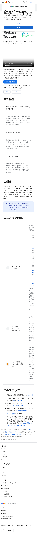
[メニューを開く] (2, 2)
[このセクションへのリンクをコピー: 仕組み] (13, 182)
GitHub (3, 459)
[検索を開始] (24, 2)
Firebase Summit (5, 470)
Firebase (3, 513)
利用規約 (3, 526)
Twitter (3, 473)
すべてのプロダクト (6, 519)
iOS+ (7, 92)
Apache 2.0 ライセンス (12, 433)
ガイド (3, 448)
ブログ (3, 467)
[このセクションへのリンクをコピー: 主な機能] (16, 99)
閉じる (18, 23)
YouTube (3, 475)
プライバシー (11, 526)
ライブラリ (4, 457)
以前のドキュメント (6, 497)
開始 (18, 27)
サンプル (3, 454)
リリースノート (5, 491)
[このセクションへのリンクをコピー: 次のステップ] (21, 391)
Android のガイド (17, 405)
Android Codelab (21, 411)
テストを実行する (10, 82)
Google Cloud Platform (7, 516)
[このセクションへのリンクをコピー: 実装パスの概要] (24, 218)
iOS (33, 270)
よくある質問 (11, 414)
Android (16, 92)
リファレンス (5, 451)
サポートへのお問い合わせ (8, 483)
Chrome (3, 510)
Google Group (5, 488)
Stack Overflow (5, 486)
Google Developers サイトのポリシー (13, 434)
